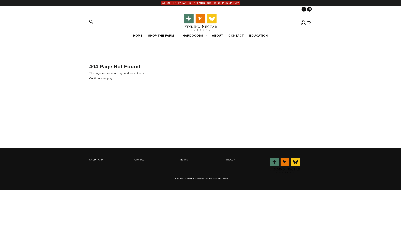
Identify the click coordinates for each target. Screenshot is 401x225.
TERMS (184, 160)
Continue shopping (101, 78)
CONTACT (236, 35)
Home (138, 35)
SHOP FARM (96, 160)
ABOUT (217, 35)
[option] (200, 3)
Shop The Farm (161, 35)
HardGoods (193, 35)
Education (258, 35)
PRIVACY (230, 160)
